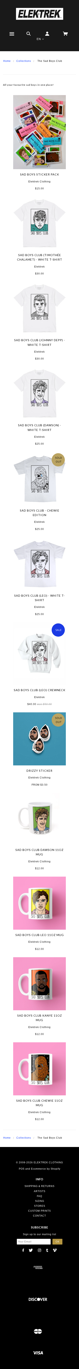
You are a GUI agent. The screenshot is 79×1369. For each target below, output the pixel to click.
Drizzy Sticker (39, 770)
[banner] (39, 13)
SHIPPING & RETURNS (39, 1186)
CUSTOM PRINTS (39, 1210)
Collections (23, 61)
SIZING (39, 1201)
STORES (39, 1206)
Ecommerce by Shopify (45, 1168)
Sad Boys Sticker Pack (39, 174)
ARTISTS (39, 1191)
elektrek (39, 266)
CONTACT (39, 1215)
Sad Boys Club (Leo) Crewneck (39, 690)
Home (7, 61)
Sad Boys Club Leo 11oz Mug (39, 935)
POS (22, 1168)
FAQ (39, 1196)
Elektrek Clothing (39, 181)
